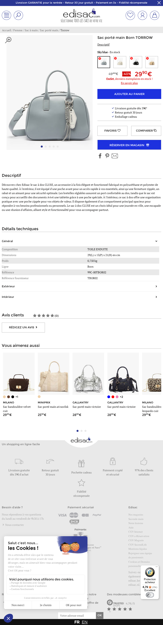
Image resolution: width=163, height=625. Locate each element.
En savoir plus (129, 83)
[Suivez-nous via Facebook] (100, 156)
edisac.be (134, 580)
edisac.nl (133, 585)
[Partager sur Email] (114, 156)
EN (85, 622)
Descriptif (103, 44)
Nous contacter (14, 525)
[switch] (150, 595)
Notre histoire (135, 523)
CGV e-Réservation (138, 536)
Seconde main (136, 519)
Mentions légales (137, 549)
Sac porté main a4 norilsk (53, 407)
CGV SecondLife (137, 544)
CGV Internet (135, 531)
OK (99, 615)
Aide (131, 527)
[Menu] (156, 567)
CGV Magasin (136, 540)
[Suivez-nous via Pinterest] (107, 156)
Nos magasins (135, 514)
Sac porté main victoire (87, 407)
